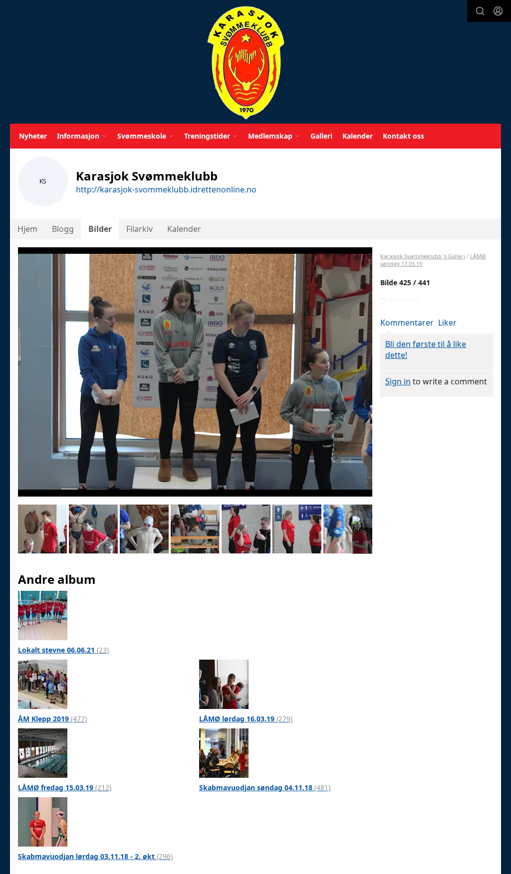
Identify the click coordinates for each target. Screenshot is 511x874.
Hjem (27, 228)
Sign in (398, 381)
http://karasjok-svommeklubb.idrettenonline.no (166, 189)
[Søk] (480, 11)
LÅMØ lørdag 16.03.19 (245, 718)
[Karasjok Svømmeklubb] (245, 63)
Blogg (63, 228)
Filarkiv (139, 228)
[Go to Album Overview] (42, 614)
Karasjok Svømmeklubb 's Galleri (422, 256)
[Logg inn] (498, 11)
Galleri (321, 136)
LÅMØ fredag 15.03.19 (64, 787)
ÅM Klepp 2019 (52, 718)
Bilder (100, 228)
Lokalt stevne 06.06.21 (63, 650)
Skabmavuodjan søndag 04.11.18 (264, 787)
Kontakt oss (403, 136)
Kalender (357, 136)
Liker (447, 322)
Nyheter (33, 136)
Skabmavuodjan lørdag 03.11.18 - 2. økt (95, 856)
